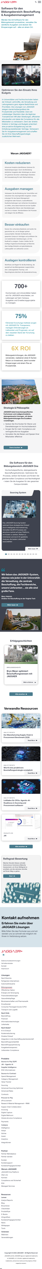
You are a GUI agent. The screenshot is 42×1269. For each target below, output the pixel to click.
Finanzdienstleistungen (9, 996)
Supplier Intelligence (8, 1067)
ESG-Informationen (8, 1070)
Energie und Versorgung (10, 993)
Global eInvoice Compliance (11, 1118)
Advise (3, 1133)
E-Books (4, 1214)
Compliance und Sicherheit (11, 1180)
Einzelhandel (6, 1004)
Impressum (5, 969)
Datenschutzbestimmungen (10, 961)
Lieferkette (5, 1024)
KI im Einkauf (6, 1031)
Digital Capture (6, 1112)
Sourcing (4, 1085)
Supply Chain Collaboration (11, 1107)
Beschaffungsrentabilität (10, 1042)
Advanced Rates (7, 1091)
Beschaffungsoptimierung (10, 1045)
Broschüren (5, 1206)
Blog (3, 1203)
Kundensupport (6, 1163)
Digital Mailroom (7, 1115)
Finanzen (4, 1019)
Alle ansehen (20, 694)
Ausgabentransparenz (9, 1047)
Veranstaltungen (7, 1237)
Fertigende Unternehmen (10, 981)
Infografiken (5, 1217)
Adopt (3, 1131)
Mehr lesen (11, 605)
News (3, 1223)
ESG (2, 1183)
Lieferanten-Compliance (10, 1050)
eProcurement (6, 1101)
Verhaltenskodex (7, 963)
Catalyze (4, 1125)
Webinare (4, 1235)
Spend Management (8, 1076)
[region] (21, 522)
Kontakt (3, 966)
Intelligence (5, 1128)
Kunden (4, 1160)
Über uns (4, 1175)
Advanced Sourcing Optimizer (12, 1088)
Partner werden (6, 1157)
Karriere (4, 1178)
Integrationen (6, 1142)
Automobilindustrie (8, 984)
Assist (3, 1136)
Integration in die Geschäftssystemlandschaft (17, 1039)
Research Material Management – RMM (15, 1103)
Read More (31, 740)
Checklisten (5, 1209)
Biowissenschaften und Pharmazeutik (14, 1001)
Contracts (4, 1094)
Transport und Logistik (9, 1010)
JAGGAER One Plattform (10, 1172)
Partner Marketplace (8, 1154)
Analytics (4, 1139)
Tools (3, 1228)
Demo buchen (14, 447)
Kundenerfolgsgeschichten (11, 1166)
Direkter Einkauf (7, 1036)
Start (11, 876)
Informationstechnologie (10, 1022)
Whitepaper (5, 1225)
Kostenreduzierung (8, 1033)
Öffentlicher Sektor (8, 990)
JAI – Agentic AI (7, 1064)
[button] (6, 554)
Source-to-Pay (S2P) (9, 1062)
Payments (4, 1122)
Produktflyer (5, 1211)
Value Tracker (6, 1082)
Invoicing (4, 1110)
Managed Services (8, 1186)
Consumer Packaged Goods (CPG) (14, 1007)
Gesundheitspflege (8, 998)
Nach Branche (6, 978)
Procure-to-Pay (7, 1098)
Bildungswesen (6, 987)
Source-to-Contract (8, 1073)
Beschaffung (5, 1016)
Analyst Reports (7, 1200)
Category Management (9, 1079)
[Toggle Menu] (39, 2)
